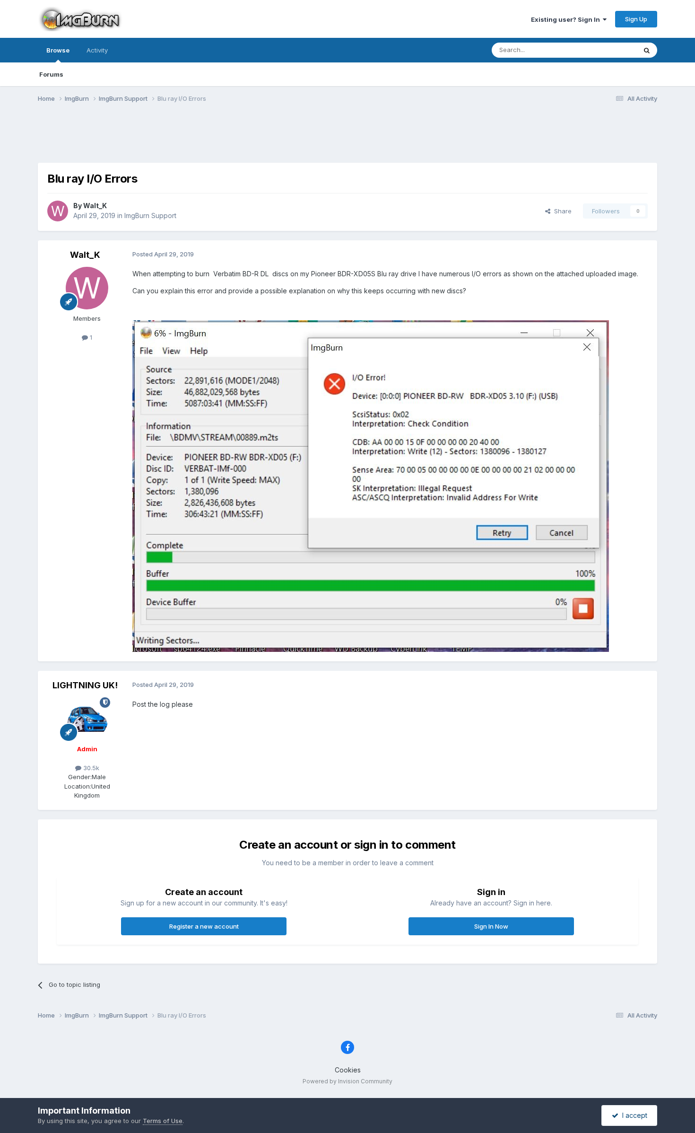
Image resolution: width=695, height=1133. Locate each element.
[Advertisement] (347, 138)
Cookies (348, 1070)
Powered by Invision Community (347, 1081)
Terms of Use (162, 1120)
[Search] (646, 50)
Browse (58, 50)
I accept (632, 1115)
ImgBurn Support (150, 215)
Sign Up (636, 19)
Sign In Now (491, 926)
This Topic (609, 49)
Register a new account (204, 926)
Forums (51, 74)
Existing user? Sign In (567, 19)
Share (561, 211)
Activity (97, 50)
